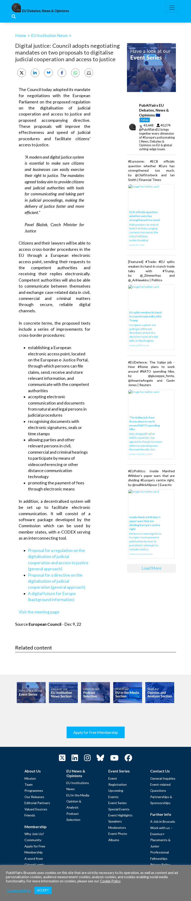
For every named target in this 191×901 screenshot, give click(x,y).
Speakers (115, 821)
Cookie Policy (110, 881)
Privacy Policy (160, 865)
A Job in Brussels (162, 821)
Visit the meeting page (39, 611)
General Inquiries (162, 778)
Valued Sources (35, 809)
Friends (29, 815)
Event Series (117, 803)
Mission (30, 778)
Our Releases (34, 797)
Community (32, 840)
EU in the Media (77, 795)
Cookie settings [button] (19, 890)
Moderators (117, 828)
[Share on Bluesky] (48, 72)
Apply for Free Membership (95, 732)
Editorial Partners (37, 803)
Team (28, 784)
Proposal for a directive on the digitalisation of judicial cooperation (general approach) (56, 581)
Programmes (33, 790)
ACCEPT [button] (43, 890)
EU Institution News (49, 35)
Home (20, 35)
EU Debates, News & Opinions (45, 11)
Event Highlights (120, 815)
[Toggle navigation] (171, 7)
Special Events (119, 809)
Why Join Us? (34, 834)
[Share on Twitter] (21, 72)
